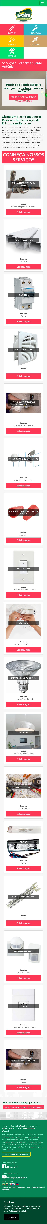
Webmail (5, 1131)
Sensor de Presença (23, 951)
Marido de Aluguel (38, 1187)
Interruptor (23, 568)
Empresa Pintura (31, 1197)
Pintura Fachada (20, 1197)
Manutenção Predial (9, 1194)
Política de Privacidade (18, 1211)
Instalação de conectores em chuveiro (23, 512)
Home (4, 1126)
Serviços (33, 1126)
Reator (23, 842)
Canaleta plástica (23, 240)
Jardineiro (5, 1190)
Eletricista (12, 1187)
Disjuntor (24, 295)
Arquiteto (33, 1190)
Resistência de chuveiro (23, 897)
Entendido (11, 1217)
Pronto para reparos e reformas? (16, 1154)
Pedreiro (5, 1187)
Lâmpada (23, 623)
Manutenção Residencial (24, 1194)
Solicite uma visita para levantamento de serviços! (24, 1107)
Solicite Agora (23, 212)
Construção (26, 1190)
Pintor (28, 1187)
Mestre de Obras (16, 1192)
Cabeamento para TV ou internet (23, 184)
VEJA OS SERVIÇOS (23, 101)
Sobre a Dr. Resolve (19, 1126)
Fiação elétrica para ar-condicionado (23, 403)
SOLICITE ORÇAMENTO (23, 97)
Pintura (12, 1190)
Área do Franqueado (26, 1128)
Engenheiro (6, 1192)
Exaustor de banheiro (23, 350)
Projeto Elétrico (23, 787)
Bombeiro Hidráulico (29, 1192)
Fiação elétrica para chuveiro (24, 459)
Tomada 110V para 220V (23, 1061)
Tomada (23, 1006)
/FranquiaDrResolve (17, 1177)
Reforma (18, 1190)
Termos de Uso (8, 1128)
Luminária (23, 733)
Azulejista (36, 1194)
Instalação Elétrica (8, 1197)
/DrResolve (12, 1167)
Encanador (21, 1187)
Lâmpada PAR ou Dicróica (23, 678)
